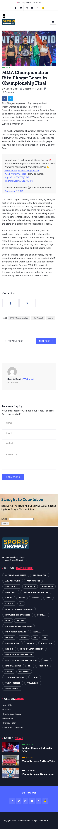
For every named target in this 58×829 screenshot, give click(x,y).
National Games (13, 666)
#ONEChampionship (28, 170)
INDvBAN (37, 632)
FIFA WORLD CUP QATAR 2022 (17, 615)
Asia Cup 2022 (33, 581)
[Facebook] (15, 8)
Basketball (10, 592)
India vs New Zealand (15, 632)
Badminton (47, 586)
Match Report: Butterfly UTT (37, 749)
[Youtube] (32, 8)
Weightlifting (12, 689)
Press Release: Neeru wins (38, 773)
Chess (22, 598)
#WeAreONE (10, 170)
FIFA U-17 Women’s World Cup (19, 609)
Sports (8, 672)
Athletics (30, 586)
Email (5, 518)
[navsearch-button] (4, 16)
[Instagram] (25, 801)
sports (50, 318)
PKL (29, 666)
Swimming (24, 672)
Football (41, 615)
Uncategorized (12, 683)
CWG (48, 598)
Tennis (34, 677)
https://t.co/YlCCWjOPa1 (16, 177)
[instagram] (26, 8)
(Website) (28, 379)
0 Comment (8, 92)
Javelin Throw (12, 643)
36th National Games (15, 575)
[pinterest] (37, 8)
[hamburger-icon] (53, 22)
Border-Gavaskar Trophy (35, 592)
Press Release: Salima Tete (38, 761)
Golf (7, 621)
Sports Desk (11, 88)
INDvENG (9, 638)
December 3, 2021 (13, 191)
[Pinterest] (38, 801)
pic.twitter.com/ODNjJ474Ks (18, 180)
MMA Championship (19, 318)
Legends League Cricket (32, 649)
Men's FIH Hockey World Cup (18, 655)
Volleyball (32, 683)
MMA (46, 660)
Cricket (35, 598)
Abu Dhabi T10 (39, 575)
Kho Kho (9, 649)
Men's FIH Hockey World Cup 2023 (21, 660)
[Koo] (42, 8)
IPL (35, 638)
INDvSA (24, 638)
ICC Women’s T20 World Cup (18, 626)
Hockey (20, 621)
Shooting (43, 666)
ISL (45, 638)
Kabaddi (30, 643)
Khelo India (46, 643)
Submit (5, 524)
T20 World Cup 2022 (14, 677)
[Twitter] (21, 8)
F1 (21, 604)
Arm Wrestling (12, 581)
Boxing (8, 598)
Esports (9, 604)
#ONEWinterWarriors (15, 174)
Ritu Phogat (38, 318)
